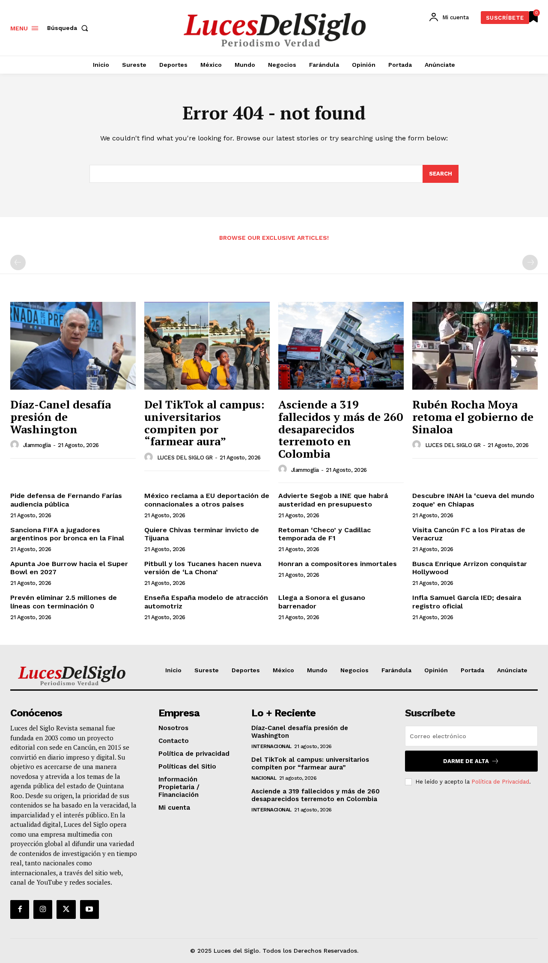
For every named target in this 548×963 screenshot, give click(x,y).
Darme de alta (466, 761)
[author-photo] (15, 445)
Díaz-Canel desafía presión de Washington (60, 416)
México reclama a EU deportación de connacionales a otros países (206, 500)
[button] (69, 28)
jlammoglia (37, 445)
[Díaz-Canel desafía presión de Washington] (73, 346)
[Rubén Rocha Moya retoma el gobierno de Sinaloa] (475, 346)
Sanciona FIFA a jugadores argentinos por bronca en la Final (67, 534)
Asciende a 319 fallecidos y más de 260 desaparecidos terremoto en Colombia (340, 428)
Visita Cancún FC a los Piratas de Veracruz (468, 534)
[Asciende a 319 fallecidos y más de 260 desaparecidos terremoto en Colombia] (341, 346)
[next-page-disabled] (530, 262)
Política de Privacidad (500, 781)
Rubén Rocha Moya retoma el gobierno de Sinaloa (472, 416)
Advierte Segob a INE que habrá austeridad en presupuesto (333, 500)
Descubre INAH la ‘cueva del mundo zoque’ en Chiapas (473, 500)
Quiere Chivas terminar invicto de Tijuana (201, 534)
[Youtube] (89, 909)
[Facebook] (19, 909)
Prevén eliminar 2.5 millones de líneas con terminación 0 (63, 601)
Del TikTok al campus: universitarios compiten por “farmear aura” (204, 422)
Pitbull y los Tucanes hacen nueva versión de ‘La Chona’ (202, 568)
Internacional (271, 746)
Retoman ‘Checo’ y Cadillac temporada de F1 (324, 534)
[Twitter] (66, 909)
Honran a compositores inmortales (337, 564)
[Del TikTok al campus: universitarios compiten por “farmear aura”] (207, 346)
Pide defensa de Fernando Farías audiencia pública (66, 500)
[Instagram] (42, 909)
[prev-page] (18, 262)
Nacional (263, 778)
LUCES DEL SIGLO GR (185, 457)
